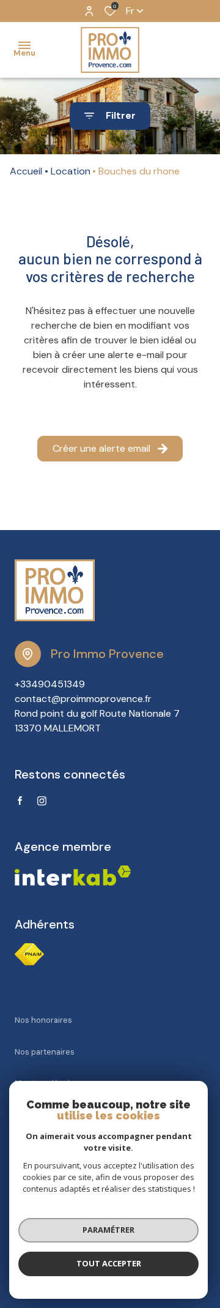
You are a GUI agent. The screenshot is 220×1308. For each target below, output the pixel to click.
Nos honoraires (43, 1020)
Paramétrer (108, 1229)
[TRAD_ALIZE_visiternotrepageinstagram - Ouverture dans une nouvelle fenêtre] (41, 800)
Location (70, 171)
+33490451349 (50, 684)
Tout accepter (108, 1263)
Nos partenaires (45, 1052)
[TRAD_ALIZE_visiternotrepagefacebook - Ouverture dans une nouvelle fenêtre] (20, 800)
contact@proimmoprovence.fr (83, 698)
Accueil (26, 171)
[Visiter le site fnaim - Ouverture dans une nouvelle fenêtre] (29, 954)
